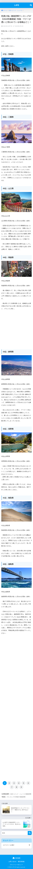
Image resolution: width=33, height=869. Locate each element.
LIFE (16, 5)
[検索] (30, 833)
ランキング (11, 797)
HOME (17, 858)
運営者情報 (21, 861)
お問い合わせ (12, 861)
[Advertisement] (16, 328)
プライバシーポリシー (16, 864)
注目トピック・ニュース (17, 794)
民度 (17, 797)
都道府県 (28, 794)
